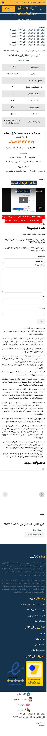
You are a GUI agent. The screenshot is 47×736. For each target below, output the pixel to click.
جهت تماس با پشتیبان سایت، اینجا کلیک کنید (30, 2)
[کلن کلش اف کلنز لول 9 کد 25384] (22, 490)
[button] (34, 534)
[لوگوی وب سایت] (27, 7)
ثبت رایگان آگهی (8, 9)
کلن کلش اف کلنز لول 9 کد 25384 (23, 524)
